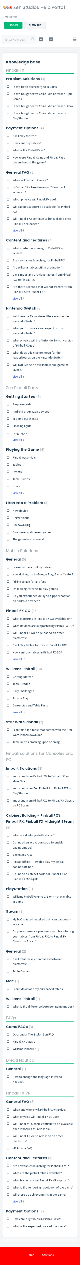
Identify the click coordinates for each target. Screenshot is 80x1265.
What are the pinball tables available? (37, 1173)
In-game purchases (25, 419)
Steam (14, 911)
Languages (20, 433)
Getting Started (23, 396)
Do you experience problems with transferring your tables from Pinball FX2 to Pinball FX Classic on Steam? (43, 936)
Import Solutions (23, 768)
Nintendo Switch (23, 308)
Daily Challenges (23, 691)
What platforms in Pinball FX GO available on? (42, 619)
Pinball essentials (24, 457)
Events (17, 472)
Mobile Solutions (22, 550)
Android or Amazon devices (31, 412)
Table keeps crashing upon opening (36, 742)
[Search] (32, 39)
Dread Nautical (20, 1060)
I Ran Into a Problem (26, 502)
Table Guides (21, 479)
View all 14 (19, 712)
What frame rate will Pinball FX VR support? (41, 1180)
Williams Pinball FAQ (26, 1049)
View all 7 (18, 298)
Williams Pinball (23, 668)
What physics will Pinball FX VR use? (36, 1117)
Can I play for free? (25, 136)
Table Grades (21, 684)
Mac (12, 981)
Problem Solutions (25, 78)
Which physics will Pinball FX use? (34, 199)
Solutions (48, 1255)
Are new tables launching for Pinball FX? (39, 260)
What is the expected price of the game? (40, 1226)
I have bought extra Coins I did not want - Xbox (43, 106)
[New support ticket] (41, 39)
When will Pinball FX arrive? (30, 180)
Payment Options (24, 128)
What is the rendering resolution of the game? (43, 1187)
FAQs (11, 1018)
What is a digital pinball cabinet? (34, 835)
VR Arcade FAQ (22, 1148)
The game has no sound (28, 539)
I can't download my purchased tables (38, 989)
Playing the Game (24, 449)
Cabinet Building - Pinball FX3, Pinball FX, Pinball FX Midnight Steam (40, 821)
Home (30, 1255)
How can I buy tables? (27, 143)
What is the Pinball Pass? (29, 150)
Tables (17, 465)
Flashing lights (22, 426)
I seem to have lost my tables (32, 567)
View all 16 (19, 659)
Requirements (22, 404)
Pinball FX (15, 70)
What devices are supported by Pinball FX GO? (43, 626)
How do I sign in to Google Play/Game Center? (43, 574)
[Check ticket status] (51, 39)
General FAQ (19, 172)
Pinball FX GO (21, 610)
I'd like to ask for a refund (29, 582)
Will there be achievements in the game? (39, 1194)
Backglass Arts (22, 855)
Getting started (23, 677)
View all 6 (18, 230)
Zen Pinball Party (22, 387)
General (15, 559)
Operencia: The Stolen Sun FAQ (33, 1034)
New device (20, 511)
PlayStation (19, 888)
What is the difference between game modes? (43, 1006)
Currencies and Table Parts (30, 705)
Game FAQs (19, 1026)
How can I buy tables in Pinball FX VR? (37, 1219)
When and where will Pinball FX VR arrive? (39, 1110)
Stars (16, 486)
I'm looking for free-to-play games (35, 589)
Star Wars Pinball (24, 722)
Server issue (21, 518)
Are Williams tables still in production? (38, 267)
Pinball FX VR (18, 1093)
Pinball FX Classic (24, 1041)
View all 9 (18, 1201)
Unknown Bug (21, 525)
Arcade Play (20, 698)
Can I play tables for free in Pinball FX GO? (40, 645)
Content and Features (28, 240)
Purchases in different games (32, 532)
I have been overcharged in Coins (35, 87)
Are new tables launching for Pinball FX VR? (41, 1166)
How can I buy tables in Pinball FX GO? (37, 652)
